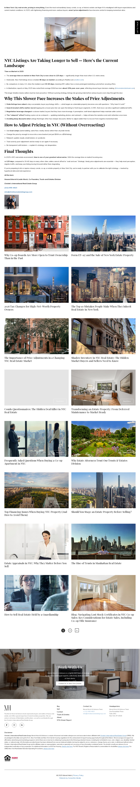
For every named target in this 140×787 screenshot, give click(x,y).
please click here (67, 746)
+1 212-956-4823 (89, 711)
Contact (120, 5)
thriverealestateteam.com (124, 88)
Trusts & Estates (84, 5)
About (96, 5)
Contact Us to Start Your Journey (70, 683)
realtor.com (79, 80)
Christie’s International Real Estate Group (113, 735)
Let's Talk (137, 27)
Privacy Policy (78, 775)
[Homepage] (22, 5)
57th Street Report (64, 720)
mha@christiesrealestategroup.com (94, 713)
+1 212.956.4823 (70, 689)
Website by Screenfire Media (70, 778)
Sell (73, 5)
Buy (66, 5)
